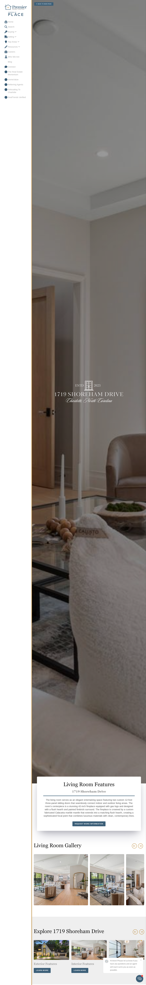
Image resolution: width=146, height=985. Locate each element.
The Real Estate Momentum (15, 73)
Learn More (42, 970)
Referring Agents (15, 84)
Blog (10, 62)
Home (10, 22)
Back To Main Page (44, 4)
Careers (11, 52)
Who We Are (13, 57)
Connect (12, 67)
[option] (51, 956)
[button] (140, 845)
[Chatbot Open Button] (139, 978)
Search (11, 27)
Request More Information (89, 824)
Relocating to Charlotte (14, 90)
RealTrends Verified (17, 97)
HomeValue (13, 79)
